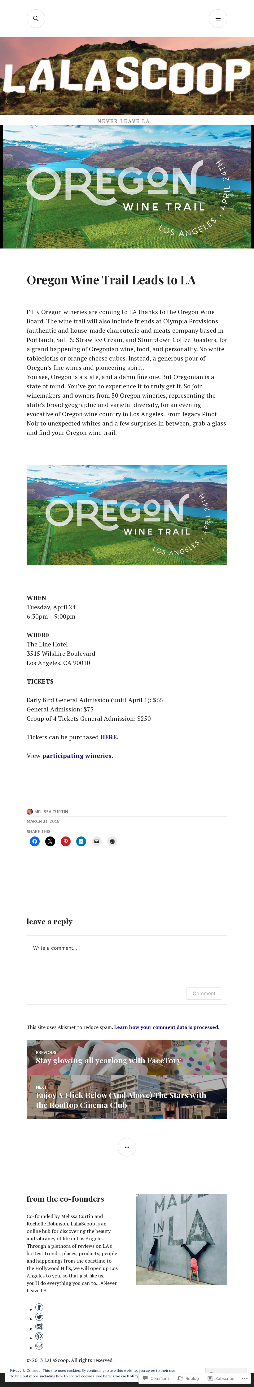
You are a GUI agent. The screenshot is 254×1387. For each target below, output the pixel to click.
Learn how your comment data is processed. (166, 1027)
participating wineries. (78, 755)
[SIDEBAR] (127, 1147)
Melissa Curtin (51, 811)
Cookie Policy (125, 1376)
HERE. (110, 737)
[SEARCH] (36, 18)
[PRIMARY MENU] (218, 18)
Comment (204, 993)
